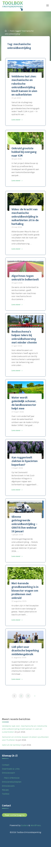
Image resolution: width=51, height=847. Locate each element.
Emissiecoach (8, 773)
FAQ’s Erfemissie (11, 778)
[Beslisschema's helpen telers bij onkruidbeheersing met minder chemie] (25, 324)
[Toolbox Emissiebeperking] (13, 5)
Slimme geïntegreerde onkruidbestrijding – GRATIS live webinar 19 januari (24, 524)
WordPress (36, 825)
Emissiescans (8, 786)
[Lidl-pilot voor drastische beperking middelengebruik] (25, 639)
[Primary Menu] (47, 5)
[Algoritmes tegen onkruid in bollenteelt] (25, 268)
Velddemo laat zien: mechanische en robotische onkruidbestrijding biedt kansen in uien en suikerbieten (24, 729)
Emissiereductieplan (11, 782)
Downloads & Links (11, 769)
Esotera (24, 825)
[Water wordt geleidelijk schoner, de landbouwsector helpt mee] (25, 390)
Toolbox (5, 794)
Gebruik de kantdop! (11, 745)
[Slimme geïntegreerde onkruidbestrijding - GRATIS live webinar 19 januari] (25, 509)
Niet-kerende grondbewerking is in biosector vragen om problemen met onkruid (25, 591)
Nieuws (14, 70)
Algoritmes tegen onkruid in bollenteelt (25, 277)
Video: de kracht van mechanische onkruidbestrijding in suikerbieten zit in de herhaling (25, 217)
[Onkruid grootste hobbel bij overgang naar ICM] (25, 141)
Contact (5, 765)
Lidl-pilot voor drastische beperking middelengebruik (25, 650)
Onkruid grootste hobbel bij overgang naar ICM (24, 152)
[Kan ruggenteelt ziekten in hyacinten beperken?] (25, 450)
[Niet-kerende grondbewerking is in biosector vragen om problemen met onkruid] (25, 576)
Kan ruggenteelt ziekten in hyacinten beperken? (25, 461)
